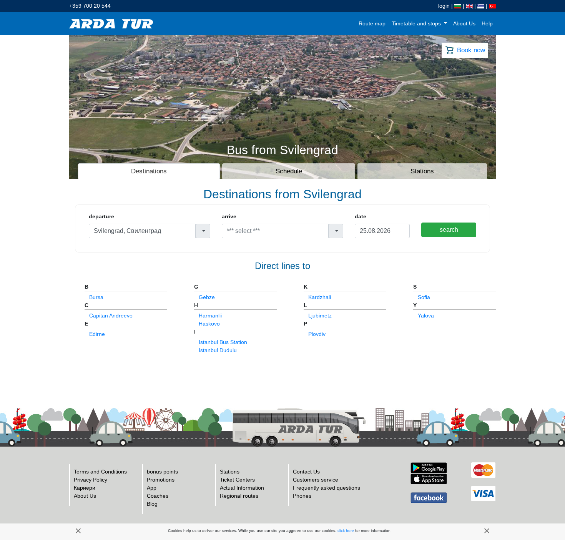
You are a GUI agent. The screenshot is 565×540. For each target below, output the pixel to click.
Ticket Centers (237, 480)
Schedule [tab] (289, 171)
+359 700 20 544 (90, 6)
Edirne (97, 334)
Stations (229, 472)
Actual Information (242, 488)
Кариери (84, 488)
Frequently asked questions (326, 488)
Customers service (315, 480)
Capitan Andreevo (111, 315)
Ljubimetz (320, 315)
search (449, 229)
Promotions (160, 480)
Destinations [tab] (149, 171)
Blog (152, 504)
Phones (302, 496)
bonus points (162, 472)
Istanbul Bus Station (223, 342)
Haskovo (209, 324)
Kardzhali (319, 297)
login (444, 6)
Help (487, 23)
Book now (471, 50)
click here (345, 530)
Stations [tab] (422, 171)
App (151, 488)
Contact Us (306, 472)
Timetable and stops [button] (417, 23)
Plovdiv (317, 334)
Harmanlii (210, 315)
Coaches (157, 496)
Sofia (424, 297)
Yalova (426, 315)
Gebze (207, 297)
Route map (372, 23)
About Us (464, 23)
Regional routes (239, 496)
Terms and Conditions (100, 472)
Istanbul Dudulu (218, 350)
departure (101, 216)
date (360, 216)
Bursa (96, 297)
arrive (229, 216)
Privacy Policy (90, 480)
